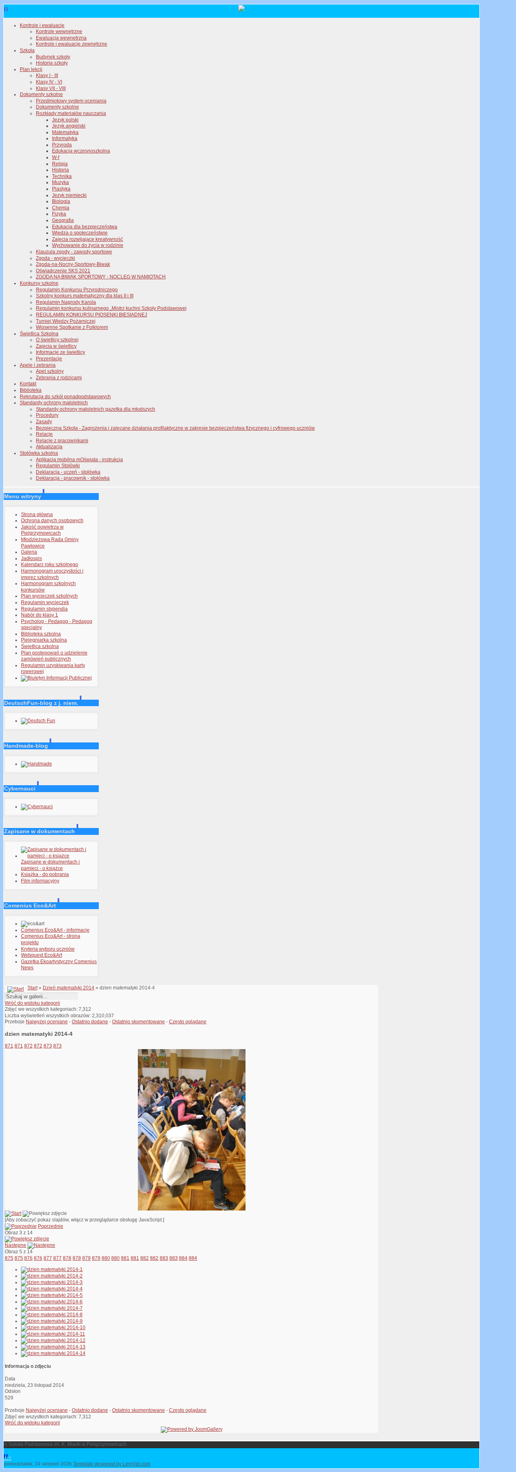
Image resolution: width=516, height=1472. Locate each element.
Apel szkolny (50, 371)
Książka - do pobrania (45, 874)
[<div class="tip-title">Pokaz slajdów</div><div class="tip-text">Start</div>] (13, 1213)
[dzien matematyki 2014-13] (53, 1347)
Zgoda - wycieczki (55, 258)
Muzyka (60, 182)
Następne (15, 1245)
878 (67, 1258)
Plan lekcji (31, 69)
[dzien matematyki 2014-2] (52, 1276)
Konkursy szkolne (39, 283)
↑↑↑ (7, 1458)
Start (32, 988)
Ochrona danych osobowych (52, 520)
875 (9, 1258)
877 (48, 1258)
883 (164, 1258)
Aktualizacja (49, 447)
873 (48, 1046)
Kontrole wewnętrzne (59, 31)
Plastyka (61, 189)
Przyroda (62, 145)
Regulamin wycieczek (45, 602)
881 (125, 1258)
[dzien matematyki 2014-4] (192, 1209)
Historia (60, 170)
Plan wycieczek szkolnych (49, 596)
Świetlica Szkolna (39, 334)
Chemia (60, 208)
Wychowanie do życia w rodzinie (87, 245)
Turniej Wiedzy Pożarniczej (66, 321)
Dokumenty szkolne (41, 94)
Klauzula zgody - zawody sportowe (74, 252)
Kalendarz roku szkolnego (49, 564)
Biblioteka (31, 390)
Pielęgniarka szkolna (44, 640)
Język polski (65, 120)
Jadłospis (31, 558)
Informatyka (64, 138)
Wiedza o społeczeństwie (80, 233)
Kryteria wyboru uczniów (48, 949)
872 (28, 1046)
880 (106, 1258)
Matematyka (65, 132)
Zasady (44, 421)
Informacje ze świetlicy (60, 352)
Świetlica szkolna (40, 646)
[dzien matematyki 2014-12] (53, 1340)
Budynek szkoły (53, 57)
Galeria (29, 552)
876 (28, 1258)
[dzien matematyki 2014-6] (52, 1302)
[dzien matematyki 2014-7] (52, 1308)
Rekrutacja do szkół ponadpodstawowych (65, 396)
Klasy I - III (47, 75)
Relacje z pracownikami (62, 440)
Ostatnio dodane (90, 1022)
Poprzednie (50, 1226)
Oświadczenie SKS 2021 (63, 271)
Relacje (44, 434)
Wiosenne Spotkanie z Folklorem (72, 327)
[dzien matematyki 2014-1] (52, 1269)
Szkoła (27, 50)
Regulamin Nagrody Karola (66, 302)
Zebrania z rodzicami (59, 378)
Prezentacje (49, 359)
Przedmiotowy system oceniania (71, 101)
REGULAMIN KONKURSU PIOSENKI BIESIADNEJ (91, 315)
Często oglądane (187, 1022)
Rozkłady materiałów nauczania (71, 113)
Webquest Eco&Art (41, 955)
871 (9, 1046)
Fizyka (59, 214)
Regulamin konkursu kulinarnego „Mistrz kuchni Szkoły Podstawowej (111, 308)
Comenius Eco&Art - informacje (55, 930)
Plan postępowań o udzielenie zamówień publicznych (54, 656)
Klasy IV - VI (49, 82)
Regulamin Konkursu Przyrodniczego (77, 290)
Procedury (47, 415)
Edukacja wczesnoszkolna (81, 151)
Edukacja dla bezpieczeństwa (84, 227)
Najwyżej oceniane (47, 1022)
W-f (55, 157)
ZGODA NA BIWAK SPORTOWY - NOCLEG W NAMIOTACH (101, 277)
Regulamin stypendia (44, 609)
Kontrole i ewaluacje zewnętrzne (71, 44)
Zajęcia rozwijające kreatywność (87, 239)
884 (183, 1258)
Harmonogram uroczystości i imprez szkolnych (52, 574)
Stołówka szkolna (39, 453)
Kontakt (28, 384)
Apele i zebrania (38, 365)
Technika (62, 176)
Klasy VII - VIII (51, 88)
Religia (60, 164)
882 (144, 1258)
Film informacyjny (40, 881)
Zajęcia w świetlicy (56, 346)
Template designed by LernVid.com (111, 1464)
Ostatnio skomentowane (138, 1022)
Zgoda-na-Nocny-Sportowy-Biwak (73, 264)
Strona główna (37, 514)
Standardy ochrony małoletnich (54, 403)
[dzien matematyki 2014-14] (53, 1353)
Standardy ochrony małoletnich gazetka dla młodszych (95, 409)
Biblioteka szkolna (41, 634)
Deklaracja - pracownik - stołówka (73, 478)
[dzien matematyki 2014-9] (52, 1321)
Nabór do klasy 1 (39, 615)
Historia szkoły (52, 63)
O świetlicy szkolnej (57, 340)
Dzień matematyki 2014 (68, 988)
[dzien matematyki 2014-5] (52, 1295)
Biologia (61, 201)
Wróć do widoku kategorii (32, 1003)
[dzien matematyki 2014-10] (53, 1327)
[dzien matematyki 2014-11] (53, 1334)
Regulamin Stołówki (58, 465)
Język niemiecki (69, 195)
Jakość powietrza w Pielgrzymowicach (42, 530)
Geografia (63, 220)
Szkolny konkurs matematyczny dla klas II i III (84, 296)
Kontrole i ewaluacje (42, 25)
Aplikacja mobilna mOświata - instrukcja (79, 459)
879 (86, 1258)
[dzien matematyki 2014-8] (52, 1314)
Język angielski (68, 126)
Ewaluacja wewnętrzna (61, 38)
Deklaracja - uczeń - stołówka (68, 472)
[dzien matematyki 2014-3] (52, 1282)
